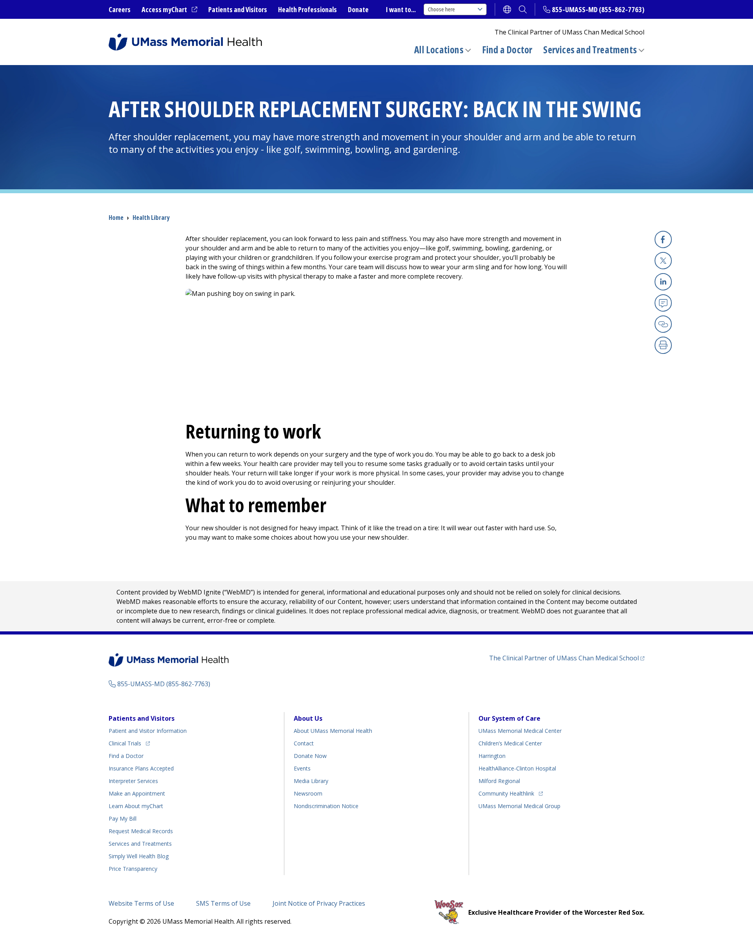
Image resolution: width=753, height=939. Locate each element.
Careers (120, 9)
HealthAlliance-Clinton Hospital (517, 768)
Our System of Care (509, 718)
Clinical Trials (129, 743)
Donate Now (310, 756)
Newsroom (308, 793)
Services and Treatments (590, 49)
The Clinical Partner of (566, 657)
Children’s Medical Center (510, 743)
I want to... (401, 9)
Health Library (151, 217)
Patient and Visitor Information (148, 730)
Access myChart (169, 10)
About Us (308, 718)
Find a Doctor (507, 49)
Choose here (441, 9)
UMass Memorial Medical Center (520, 730)
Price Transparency (133, 868)
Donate (358, 9)
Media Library (311, 781)
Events (302, 768)
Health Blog (139, 856)
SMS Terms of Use (223, 903)
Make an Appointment (137, 793)
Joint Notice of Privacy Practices (319, 903)
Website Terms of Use (141, 903)
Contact (304, 743)
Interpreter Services (133, 781)
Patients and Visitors (237, 9)
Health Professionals (307, 9)
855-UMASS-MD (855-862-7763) (598, 9)
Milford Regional (499, 781)
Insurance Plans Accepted (141, 768)
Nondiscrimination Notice (326, 806)
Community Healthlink (506, 793)
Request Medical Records (141, 831)
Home (116, 217)
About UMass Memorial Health (333, 730)
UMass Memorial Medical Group (519, 806)
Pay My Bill (122, 818)
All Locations (439, 49)
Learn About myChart (136, 806)
